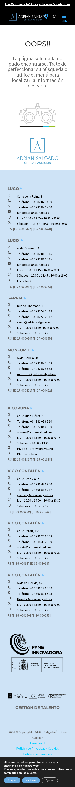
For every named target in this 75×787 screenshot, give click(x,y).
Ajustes (50, 780)
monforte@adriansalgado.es (36, 374)
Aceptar (12, 780)
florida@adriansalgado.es (34, 599)
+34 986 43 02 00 (41, 484)
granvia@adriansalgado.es (35, 495)
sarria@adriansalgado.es (34, 322)
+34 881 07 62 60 (41, 421)
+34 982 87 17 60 (41, 202)
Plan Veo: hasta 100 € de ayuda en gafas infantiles (37, 4)
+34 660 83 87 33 (41, 594)
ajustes (31, 773)
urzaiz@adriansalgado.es (34, 547)
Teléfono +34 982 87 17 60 (34, 207)
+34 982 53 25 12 (41, 311)
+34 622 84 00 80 (41, 427)
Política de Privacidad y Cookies (37, 748)
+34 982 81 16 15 (41, 254)
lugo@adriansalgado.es (33, 213)
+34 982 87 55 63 (41, 363)
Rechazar (31, 780)
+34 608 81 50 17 (41, 490)
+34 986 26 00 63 (41, 536)
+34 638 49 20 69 (41, 542)
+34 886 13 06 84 (41, 588)
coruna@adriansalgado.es (34, 432)
